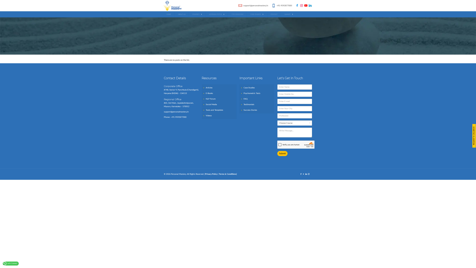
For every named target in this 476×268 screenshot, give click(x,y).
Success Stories (250, 110)
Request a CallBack (474, 136)
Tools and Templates (214, 110)
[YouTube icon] (303, 174)
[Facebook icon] (301, 174)
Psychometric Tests (252, 93)
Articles (209, 88)
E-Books (209, 93)
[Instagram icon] (309, 174)
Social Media (211, 104)
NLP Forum (211, 99)
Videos (209, 116)
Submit (282, 153)
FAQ (246, 99)
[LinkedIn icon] (306, 174)
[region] (238, 261)
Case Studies (249, 88)
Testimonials (249, 104)
